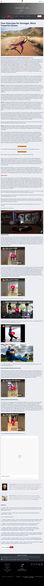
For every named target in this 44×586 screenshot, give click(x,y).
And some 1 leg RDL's (6, 476)
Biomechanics (28, 16)
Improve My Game (7, 564)
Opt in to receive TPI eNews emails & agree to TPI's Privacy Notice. (15, 559)
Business (12, 17)
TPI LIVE (7, 571)
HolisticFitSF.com (4, 65)
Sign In (11, 547)
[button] (22, 222)
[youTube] (39, 564)
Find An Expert (7, 567)
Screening (4, 17)
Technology (22, 16)
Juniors (16, 16)
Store (7, 568)
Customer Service (7, 570)
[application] (22, 222)
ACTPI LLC (5, 576)
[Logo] (41, 232)
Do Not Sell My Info (31, 577)
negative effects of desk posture (22, 65)
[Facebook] (31, 564)
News (8, 17)
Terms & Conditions (25, 576)
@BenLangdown (13, 57)
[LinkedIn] (42, 564)
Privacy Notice (18, 576)
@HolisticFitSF (29, 57)
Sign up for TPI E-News (7, 569)
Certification (7, 563)
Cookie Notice (32, 576)
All (2, 16)
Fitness (9, 16)
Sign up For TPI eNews (22, 555)
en (42, 1)
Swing (5, 16)
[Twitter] (34, 564)
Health (13, 16)
